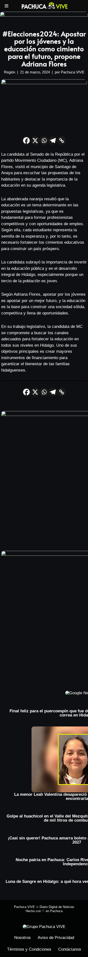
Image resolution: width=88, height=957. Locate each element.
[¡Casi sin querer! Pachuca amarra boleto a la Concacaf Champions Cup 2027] (77, 834)
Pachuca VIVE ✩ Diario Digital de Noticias (44, 907)
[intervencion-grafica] (44, 17)
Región (9, 72)
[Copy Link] (61, 140)
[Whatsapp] (44, 140)
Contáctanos (69, 949)
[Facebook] (26, 140)
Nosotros (22, 937)
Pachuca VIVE (72, 72)
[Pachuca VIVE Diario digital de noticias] (45, 5)
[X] (35, 140)
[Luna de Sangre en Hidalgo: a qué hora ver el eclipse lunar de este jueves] (77, 877)
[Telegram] (52, 140)
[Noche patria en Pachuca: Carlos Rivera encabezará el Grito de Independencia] (77, 856)
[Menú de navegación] (6, 6)
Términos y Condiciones (29, 949)
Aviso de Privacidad (56, 937)
